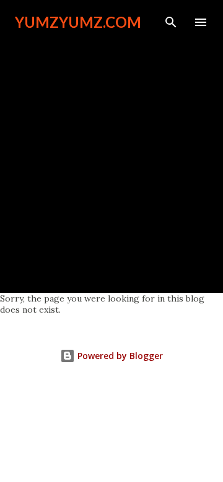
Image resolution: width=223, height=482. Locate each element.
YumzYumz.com (78, 22)
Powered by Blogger (119, 356)
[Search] (171, 22)
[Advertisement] (111, 155)
